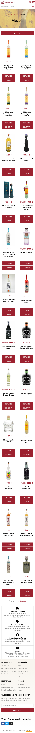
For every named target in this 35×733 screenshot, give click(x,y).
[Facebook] (3, 723)
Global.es (29, 730)
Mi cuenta (21, 685)
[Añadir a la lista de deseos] (13, 41)
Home (10, 14)
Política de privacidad (8, 671)
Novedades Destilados (8, 690)
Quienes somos (23, 671)
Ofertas (3, 685)
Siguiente (23, 601)
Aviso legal (5, 666)
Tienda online (22, 668)
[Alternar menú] (18, 2)
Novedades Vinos (7, 687)
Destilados (17, 14)
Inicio (19, 666)
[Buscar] (33, 7)
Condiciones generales (8, 668)
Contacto (21, 674)
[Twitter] (7, 723)
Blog (19, 677)
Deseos (20, 690)
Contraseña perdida (24, 687)
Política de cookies (7, 674)
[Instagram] (11, 723)
